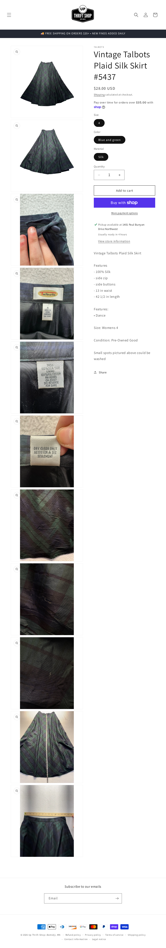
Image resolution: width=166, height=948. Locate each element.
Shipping (99, 94)
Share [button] (103, 372)
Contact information (76, 939)
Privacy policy (93, 934)
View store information (114, 241)
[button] (9, 15)
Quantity (99, 166)
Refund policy (73, 934)
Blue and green (109, 140)
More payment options (124, 213)
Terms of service (114, 934)
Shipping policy (137, 934)
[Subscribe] (117, 898)
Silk (101, 157)
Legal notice (99, 939)
